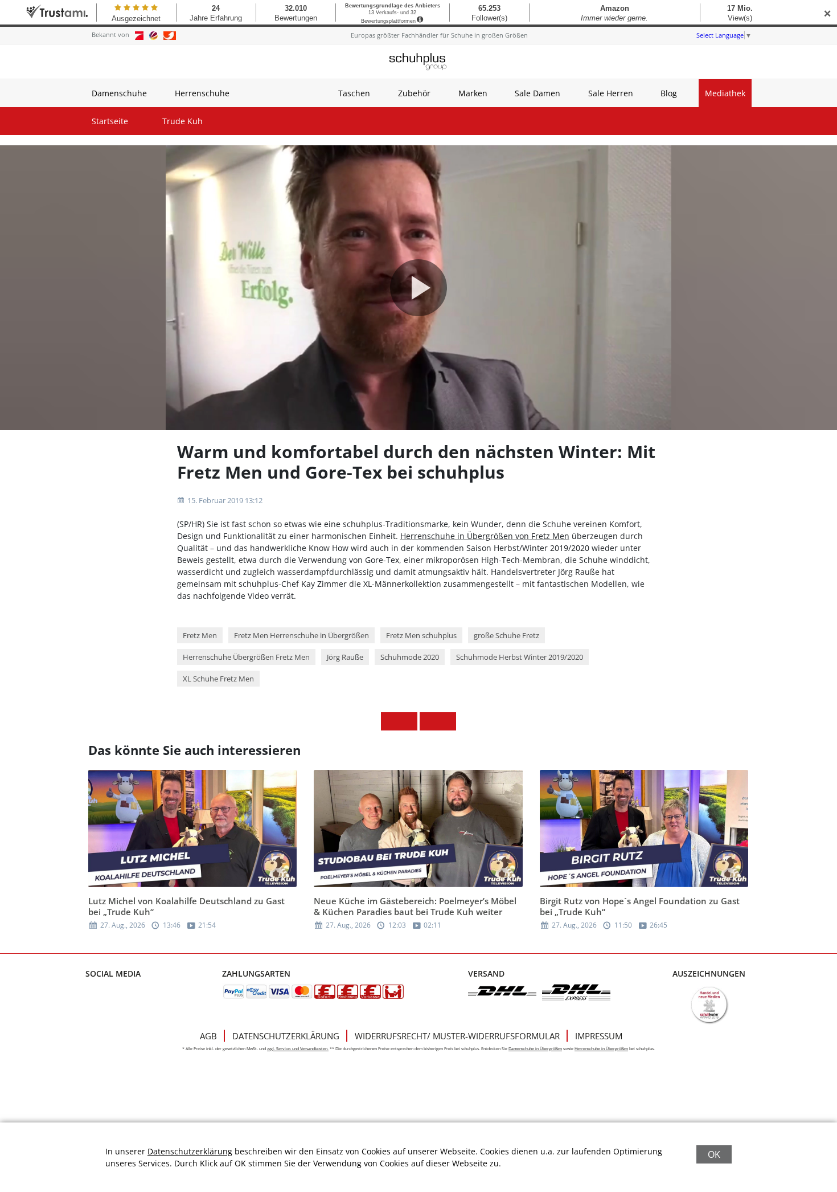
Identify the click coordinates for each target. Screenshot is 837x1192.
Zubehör (414, 93)
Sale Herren (610, 93)
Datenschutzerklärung (285, 1036)
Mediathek (725, 93)
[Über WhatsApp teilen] (429, 721)
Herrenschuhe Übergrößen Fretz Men (246, 657)
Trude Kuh (182, 121)
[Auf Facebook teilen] (390, 721)
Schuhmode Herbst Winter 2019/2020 (519, 657)
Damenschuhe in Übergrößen (535, 1048)
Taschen (354, 93)
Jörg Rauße (345, 657)
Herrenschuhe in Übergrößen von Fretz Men (484, 535)
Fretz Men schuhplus (421, 635)
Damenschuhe (119, 93)
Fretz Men (200, 635)
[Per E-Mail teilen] (447, 721)
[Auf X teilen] (408, 721)
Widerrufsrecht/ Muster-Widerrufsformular (457, 1036)
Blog (668, 93)
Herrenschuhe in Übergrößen (601, 1048)
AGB (208, 1036)
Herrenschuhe (202, 93)
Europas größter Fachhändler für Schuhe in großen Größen (439, 35)
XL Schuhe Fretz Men (218, 678)
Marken (472, 93)
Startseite (110, 121)
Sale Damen (537, 93)
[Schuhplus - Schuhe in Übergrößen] (418, 61)
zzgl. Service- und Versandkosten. (298, 1048)
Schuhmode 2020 (409, 657)
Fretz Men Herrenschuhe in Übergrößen (301, 635)
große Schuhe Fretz (506, 635)
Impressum (598, 1036)
